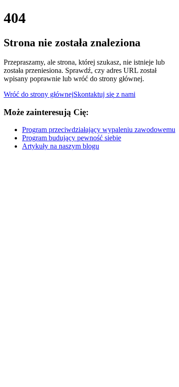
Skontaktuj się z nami (104, 94)
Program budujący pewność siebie (71, 138)
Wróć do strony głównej (38, 94)
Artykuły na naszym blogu (60, 146)
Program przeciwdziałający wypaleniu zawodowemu (98, 129)
